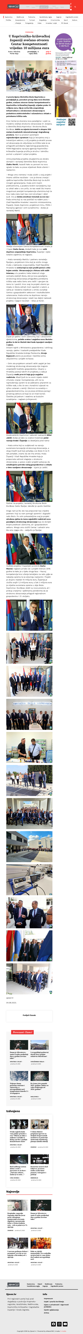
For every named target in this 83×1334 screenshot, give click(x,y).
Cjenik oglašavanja (51, 1310)
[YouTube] (71, 10)
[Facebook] (71, 4)
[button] (75, 7)
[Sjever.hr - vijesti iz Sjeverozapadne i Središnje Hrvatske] (12, 6)
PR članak (64, 23)
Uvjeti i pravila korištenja (54, 1302)
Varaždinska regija (45, 17)
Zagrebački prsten (72, 17)
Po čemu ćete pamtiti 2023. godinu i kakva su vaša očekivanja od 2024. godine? (39, 1086)
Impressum (48, 1299)
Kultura (74, 20)
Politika (8, 20)
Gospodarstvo (20, 20)
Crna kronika (55, 20)
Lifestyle (18, 23)
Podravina (31, 17)
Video (39, 23)
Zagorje (58, 17)
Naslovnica (8, 17)
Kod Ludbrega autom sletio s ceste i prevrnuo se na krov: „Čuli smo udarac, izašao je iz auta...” (18, 1170)
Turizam (32, 20)
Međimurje (20, 17)
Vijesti (40, 1284)
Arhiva (46, 1313)
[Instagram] (71, 7)
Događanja (42, 20)
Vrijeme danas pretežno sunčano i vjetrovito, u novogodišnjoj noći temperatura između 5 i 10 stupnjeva (19, 1088)
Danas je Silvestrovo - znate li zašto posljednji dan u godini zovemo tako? (19, 1055)
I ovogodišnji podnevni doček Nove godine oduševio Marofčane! (39, 1054)
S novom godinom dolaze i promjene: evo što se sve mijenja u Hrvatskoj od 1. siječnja (17, 1254)
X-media (63, 1331)
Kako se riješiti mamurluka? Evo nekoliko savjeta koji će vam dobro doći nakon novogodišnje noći (41, 1255)
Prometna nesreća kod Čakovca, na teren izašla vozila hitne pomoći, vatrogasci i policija (39, 1170)
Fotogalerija (29, 23)
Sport (66, 20)
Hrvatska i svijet (51, 23)
